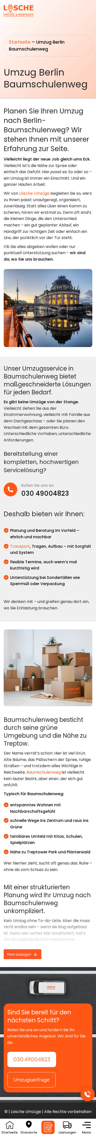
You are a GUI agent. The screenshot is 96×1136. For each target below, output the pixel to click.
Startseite (19, 42)
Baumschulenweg (44, 772)
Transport (20, 546)
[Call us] (87, 1094)
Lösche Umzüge (34, 193)
